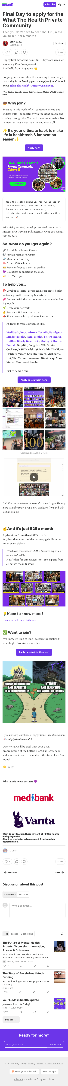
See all (9, 1019)
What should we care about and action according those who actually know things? (26, 956)
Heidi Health (34, 337)
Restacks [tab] (23, 894)
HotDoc (11, 341)
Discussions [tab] (27, 933)
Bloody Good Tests (28, 341)
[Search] (62, 934)
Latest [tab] (14, 933)
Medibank (12, 332)
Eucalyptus (55, 332)
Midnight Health (50, 341)
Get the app (49, 1071)
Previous (12, 872)
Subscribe (50, 4)
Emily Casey (16, 42)
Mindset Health (15, 337)
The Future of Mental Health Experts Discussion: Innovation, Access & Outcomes (24, 946)
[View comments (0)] (17, 52)
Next (57, 872)
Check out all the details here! (20, 620)
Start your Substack (26, 1071)
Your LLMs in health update (21, 1000)
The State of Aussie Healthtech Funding (23, 975)
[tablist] (16, 894)
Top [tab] (6, 933)
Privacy (31, 1063)
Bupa (23, 332)
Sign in (61, 4)
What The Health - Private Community (31, 86)
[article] (34, 954)
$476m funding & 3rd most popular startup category (26, 983)
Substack (18, 1079)
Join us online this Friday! (16, 1004)
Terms (40, 1063)
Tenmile (43, 332)
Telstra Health (52, 337)
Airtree (32, 332)
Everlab (10, 345)
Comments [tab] (10, 894)
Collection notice (54, 1063)
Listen (61, 43)
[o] (34, 477)
